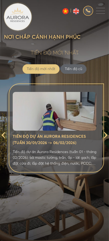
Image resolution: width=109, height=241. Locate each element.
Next (106, 135)
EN (76, 11)
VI (65, 11)
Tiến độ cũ (73, 69)
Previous (3, 135)
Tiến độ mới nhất (41, 69)
